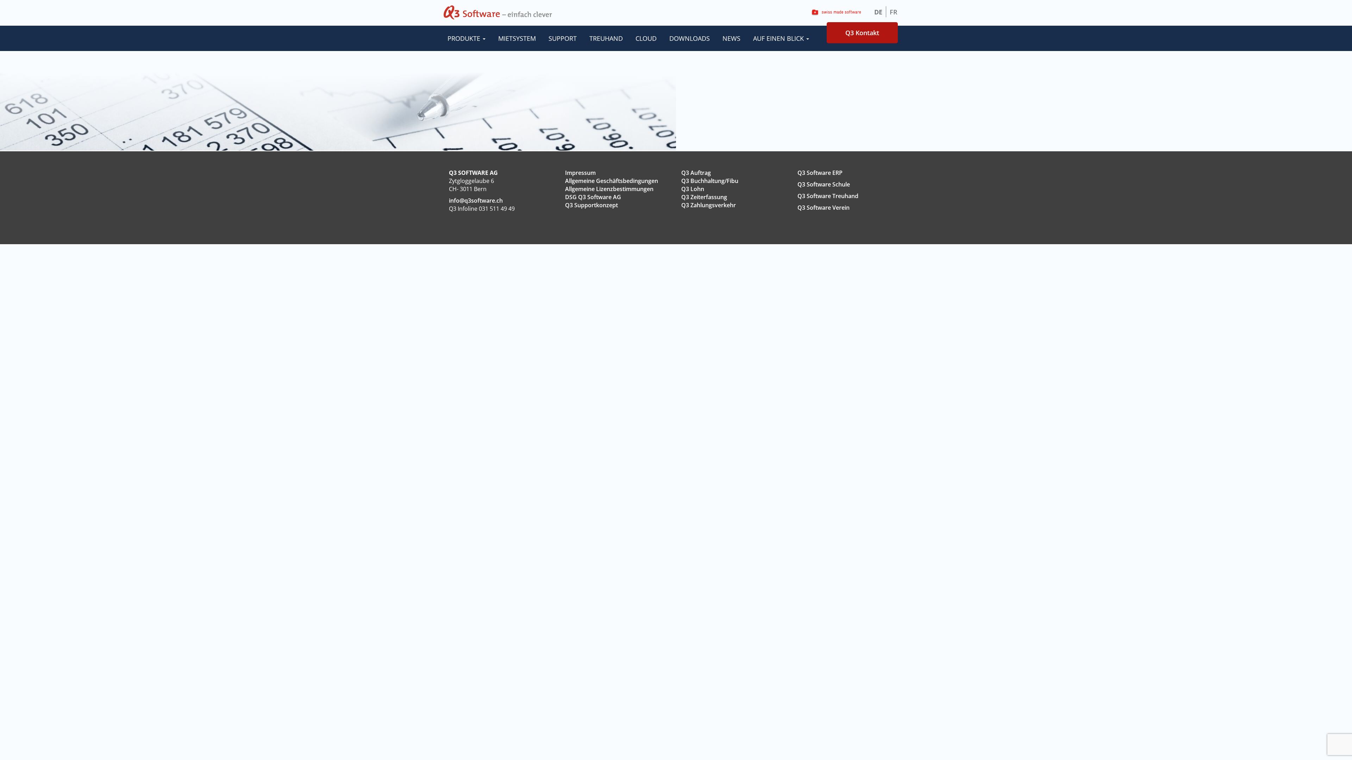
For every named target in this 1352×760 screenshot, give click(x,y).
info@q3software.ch (476, 200)
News (731, 38)
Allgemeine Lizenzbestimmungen (609, 189)
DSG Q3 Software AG (593, 197)
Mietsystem (517, 38)
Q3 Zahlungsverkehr (708, 205)
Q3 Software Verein (823, 207)
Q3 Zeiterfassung (704, 197)
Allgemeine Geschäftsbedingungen (611, 181)
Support (563, 38)
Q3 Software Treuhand (827, 196)
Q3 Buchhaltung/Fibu (709, 181)
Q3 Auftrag (696, 173)
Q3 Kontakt (862, 32)
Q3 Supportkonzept (591, 205)
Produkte (464, 38)
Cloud (646, 38)
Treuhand (606, 38)
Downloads (689, 38)
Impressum (580, 173)
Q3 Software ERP (820, 173)
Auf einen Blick (779, 38)
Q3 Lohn (692, 189)
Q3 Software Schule (823, 184)
